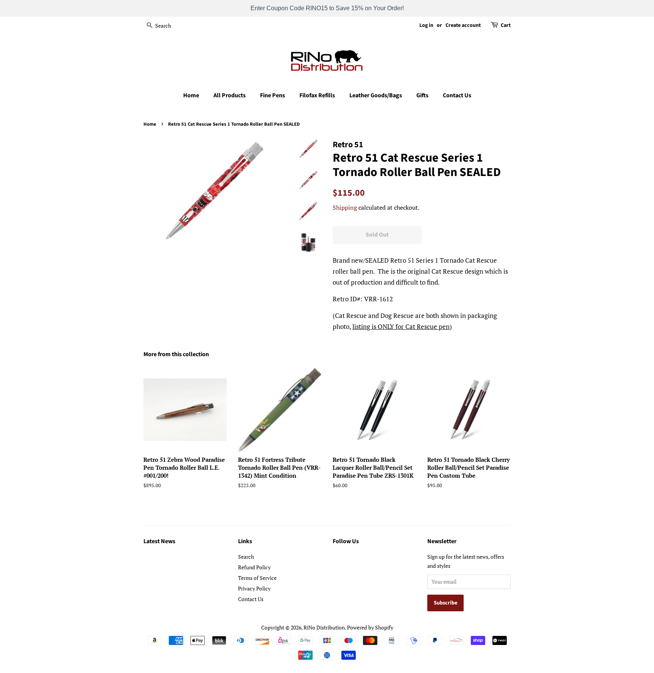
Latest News (159, 541)
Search (246, 556)
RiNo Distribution (324, 627)
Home (191, 95)
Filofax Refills (317, 95)
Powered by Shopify (370, 627)
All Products (229, 95)
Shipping (345, 207)
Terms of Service (257, 577)
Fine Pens (272, 95)
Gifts (422, 95)
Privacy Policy (254, 588)
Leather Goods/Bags (375, 95)
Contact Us (457, 95)
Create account (463, 25)
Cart (506, 25)
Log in (426, 25)
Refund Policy (254, 567)
